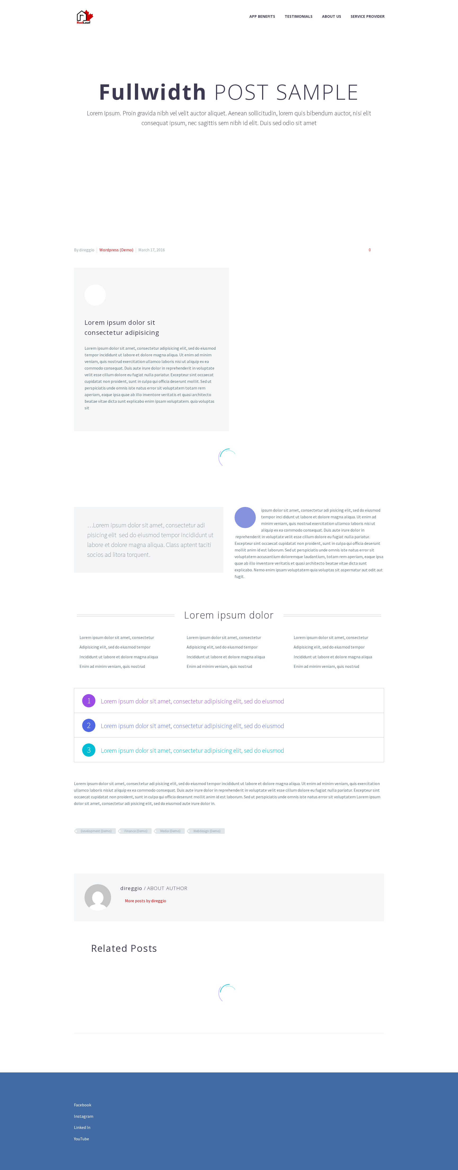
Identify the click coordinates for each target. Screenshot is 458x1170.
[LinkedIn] (108, 846)
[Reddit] (116, 846)
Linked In (82, 1127)
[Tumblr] (100, 846)
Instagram (83, 1116)
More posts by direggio (145, 900)
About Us (331, 16)
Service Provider (368, 16)
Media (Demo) (170, 831)
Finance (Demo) (136, 831)
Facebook (82, 1104)
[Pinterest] (93, 846)
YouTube (81, 1138)
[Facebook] (77, 846)
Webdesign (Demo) (207, 831)
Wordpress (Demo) (116, 249)
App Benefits (262, 16)
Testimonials (298, 16)
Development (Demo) (96, 831)
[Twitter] (85, 846)
